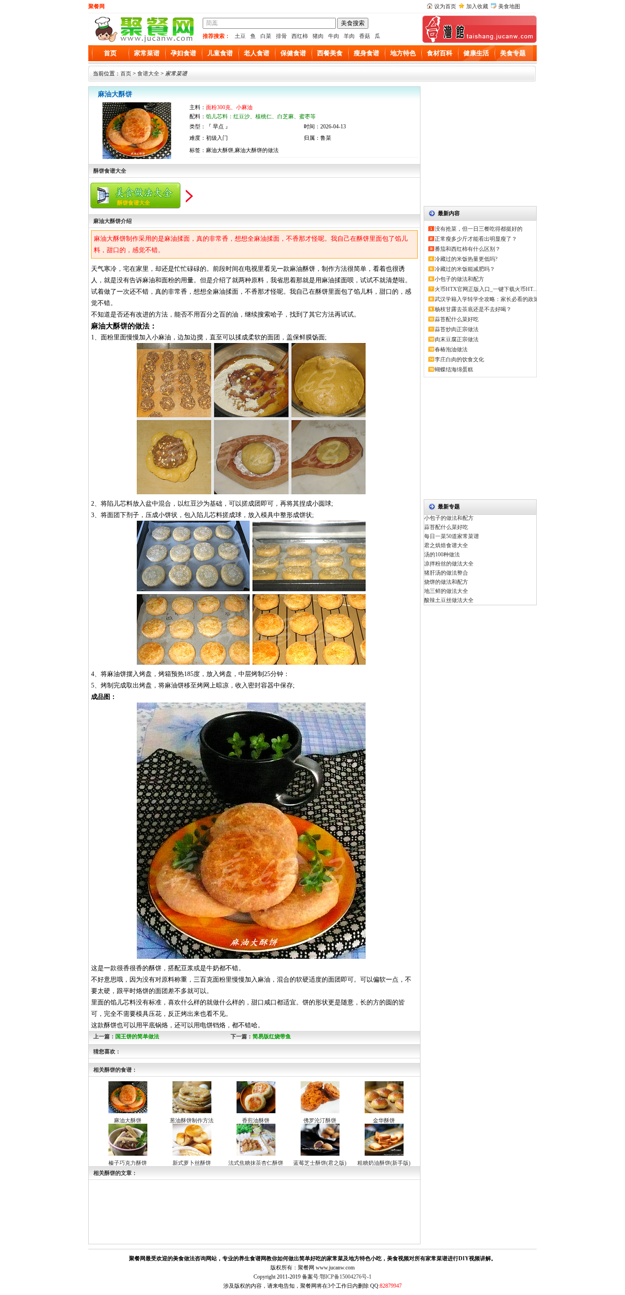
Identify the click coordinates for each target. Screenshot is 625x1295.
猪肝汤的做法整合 (446, 573)
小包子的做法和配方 (459, 279)
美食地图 (509, 6)
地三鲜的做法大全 (446, 591)
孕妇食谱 (183, 53)
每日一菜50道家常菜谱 (451, 536)
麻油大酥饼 (127, 1120)
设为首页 (445, 6)
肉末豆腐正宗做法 (457, 339)
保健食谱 (293, 53)
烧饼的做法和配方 (446, 582)
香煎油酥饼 (255, 1120)
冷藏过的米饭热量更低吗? (466, 259)
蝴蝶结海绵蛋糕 (454, 369)
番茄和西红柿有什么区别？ (468, 249)
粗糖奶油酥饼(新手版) (383, 1163)
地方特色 (403, 53)
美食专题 (513, 53)
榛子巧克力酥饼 (127, 1163)
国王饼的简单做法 (137, 1036)
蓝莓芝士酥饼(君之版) (319, 1163)
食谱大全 (148, 73)
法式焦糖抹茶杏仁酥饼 (255, 1163)
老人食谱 (256, 53)
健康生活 (476, 53)
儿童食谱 (220, 53)
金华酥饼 (384, 1120)
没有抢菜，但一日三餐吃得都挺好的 (479, 229)
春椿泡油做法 (451, 349)
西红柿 (299, 36)
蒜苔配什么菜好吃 (457, 319)
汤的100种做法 (442, 554)
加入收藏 (477, 6)
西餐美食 (330, 53)
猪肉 (317, 36)
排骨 (281, 36)
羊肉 (349, 36)
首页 (110, 53)
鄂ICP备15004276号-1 (346, 1277)
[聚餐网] (143, 41)
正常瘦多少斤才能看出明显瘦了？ (476, 239)
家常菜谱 (147, 53)
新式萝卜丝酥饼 (191, 1163)
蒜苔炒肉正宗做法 (457, 329)
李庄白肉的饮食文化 (459, 359)
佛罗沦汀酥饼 (319, 1120)
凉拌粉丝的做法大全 (449, 563)
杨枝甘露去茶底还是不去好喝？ (473, 309)
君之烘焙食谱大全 (446, 545)
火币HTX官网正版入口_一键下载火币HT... (486, 289)
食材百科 (440, 53)
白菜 (265, 36)
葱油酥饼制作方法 (192, 1120)
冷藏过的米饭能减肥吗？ (465, 269)
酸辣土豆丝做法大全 (449, 600)
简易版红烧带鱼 (272, 1036)
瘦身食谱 (366, 53)
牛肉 (333, 36)
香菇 (364, 36)
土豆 (240, 36)
